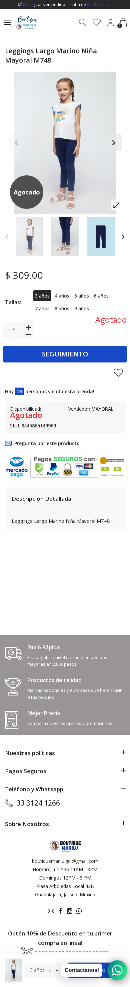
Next (113, 142)
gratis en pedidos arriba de (67, 4)
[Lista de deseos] (97, 22)
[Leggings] (29, 236)
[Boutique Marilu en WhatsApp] (79, 911)
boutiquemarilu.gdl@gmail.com (65, 861)
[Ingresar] (110, 22)
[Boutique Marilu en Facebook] (60, 911)
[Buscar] (83, 22)
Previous (16, 142)
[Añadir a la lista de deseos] (118, 372)
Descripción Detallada (41, 498)
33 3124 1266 (38, 803)
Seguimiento (65, 353)
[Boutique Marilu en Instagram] (69, 911)
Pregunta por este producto (47, 443)
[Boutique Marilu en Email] (51, 911)
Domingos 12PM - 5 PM (65, 878)
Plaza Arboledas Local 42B (65, 886)
